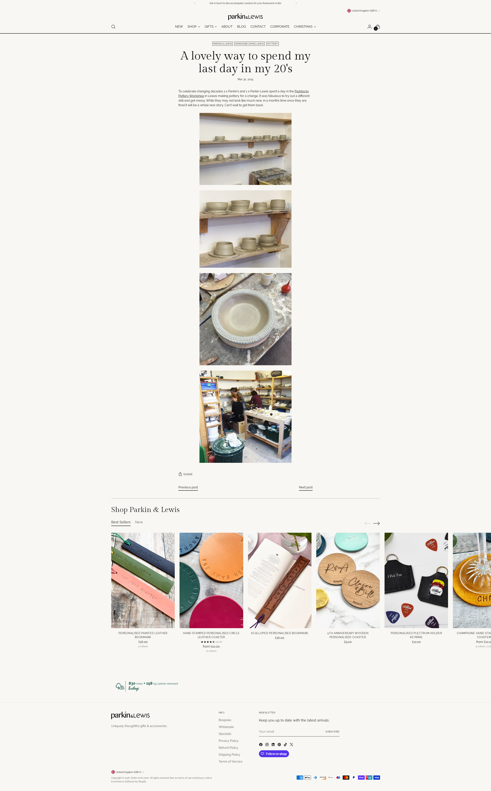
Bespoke (225, 720)
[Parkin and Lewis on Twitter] (292, 745)
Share (188, 474)
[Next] (296, 3)
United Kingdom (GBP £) (364, 10)
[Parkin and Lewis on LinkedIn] (273, 745)
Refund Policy (228, 748)
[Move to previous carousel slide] (367, 523)
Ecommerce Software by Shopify (128, 781)
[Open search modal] (113, 27)
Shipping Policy (229, 754)
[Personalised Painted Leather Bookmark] (143, 580)
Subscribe (332, 731)
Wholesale (226, 727)
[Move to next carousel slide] (376, 523)
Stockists (225, 734)
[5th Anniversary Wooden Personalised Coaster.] (348, 580)
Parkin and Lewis (140, 777)
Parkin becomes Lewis (249, 43)
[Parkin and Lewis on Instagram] (267, 745)
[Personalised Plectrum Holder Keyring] (416, 580)
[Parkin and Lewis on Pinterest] (279, 745)
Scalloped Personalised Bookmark (279, 633)
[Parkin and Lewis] (245, 16)
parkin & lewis (222, 43)
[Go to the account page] (369, 27)
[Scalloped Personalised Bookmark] (279, 580)
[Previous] (195, 3)
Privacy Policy (229, 741)
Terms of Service (230, 761)
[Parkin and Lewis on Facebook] (261, 745)
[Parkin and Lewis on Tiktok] (285, 745)
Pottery (272, 43)
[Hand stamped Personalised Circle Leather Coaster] (211, 580)
